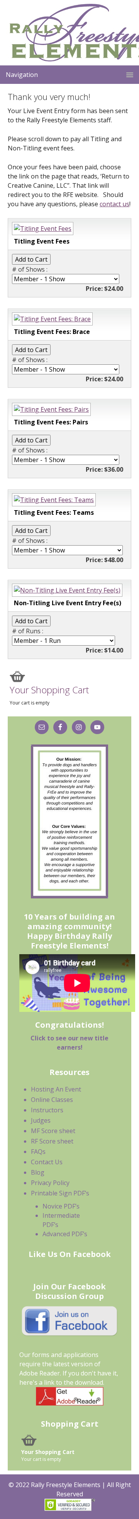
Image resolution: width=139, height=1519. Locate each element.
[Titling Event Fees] (41, 228)
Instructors (47, 1110)
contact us (114, 204)
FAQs (38, 1151)
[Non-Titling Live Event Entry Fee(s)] (66, 590)
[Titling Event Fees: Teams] (53, 500)
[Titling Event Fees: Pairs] (50, 409)
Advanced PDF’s (64, 1234)
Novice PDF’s (61, 1206)
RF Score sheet (52, 1141)
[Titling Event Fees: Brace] (51, 319)
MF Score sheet (53, 1131)
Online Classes (52, 1099)
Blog (37, 1172)
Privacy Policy (50, 1182)
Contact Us (47, 1162)
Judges (41, 1120)
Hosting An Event (56, 1089)
